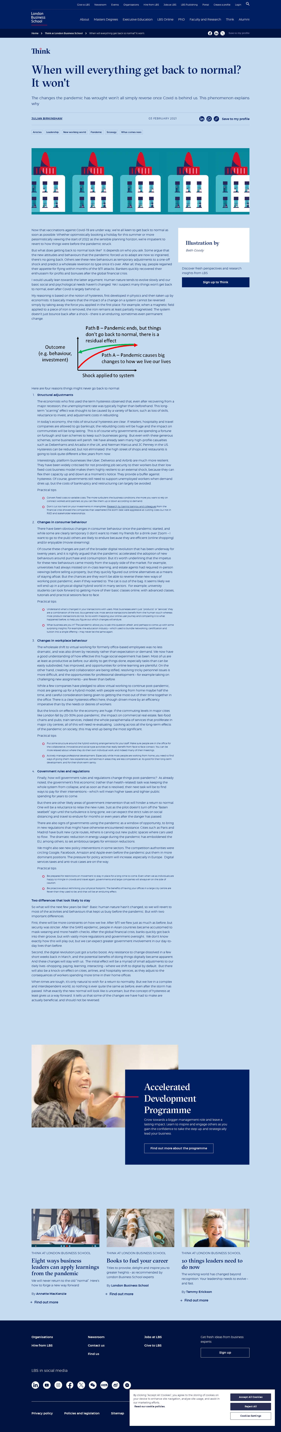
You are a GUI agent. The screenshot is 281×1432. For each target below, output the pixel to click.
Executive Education (138, 19)
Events (115, 5)
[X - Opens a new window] (222, 33)
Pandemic (96, 132)
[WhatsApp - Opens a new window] (209, 119)
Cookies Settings (250, 1416)
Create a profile (222, 5)
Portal (205, 5)
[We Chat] (93, 1385)
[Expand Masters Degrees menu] (120, 19)
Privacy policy (42, 1413)
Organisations (131, 5)
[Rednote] (104, 1385)
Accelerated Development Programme (170, 1098)
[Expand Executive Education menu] (155, 19)
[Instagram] (58, 1385)
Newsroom (100, 5)
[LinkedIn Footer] (35, 1385)
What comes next (131, 132)
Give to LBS (83, 5)
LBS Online (165, 19)
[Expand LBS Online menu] (176, 19)
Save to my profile (239, 33)
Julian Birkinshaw (47, 118)
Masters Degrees (106, 19)
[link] (215, 282)
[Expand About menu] (91, 19)
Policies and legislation (82, 1413)
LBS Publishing (189, 5)
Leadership (52, 132)
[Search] (247, 4)
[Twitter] (81, 1385)
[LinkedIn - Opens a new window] (202, 119)
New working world (74, 132)
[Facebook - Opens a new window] (210, 33)
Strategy (112, 132)
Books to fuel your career (137, 1260)
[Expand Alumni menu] (252, 19)
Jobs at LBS (170, 5)
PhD (181, 19)
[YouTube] (47, 1385)
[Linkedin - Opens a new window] (216, 33)
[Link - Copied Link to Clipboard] (216, 119)
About (84, 19)
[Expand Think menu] (236, 19)
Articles (37, 132)
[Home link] (38, 19)
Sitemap (117, 1413)
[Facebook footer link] (70, 1385)
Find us (93, 1354)
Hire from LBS (151, 5)
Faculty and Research (205, 19)
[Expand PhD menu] (187, 19)
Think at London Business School (64, 33)
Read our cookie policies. (149, 1406)
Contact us (96, 1345)
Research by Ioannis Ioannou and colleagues (131, 506)
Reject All (251, 1406)
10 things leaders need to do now (212, 1263)
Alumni (244, 19)
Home (35, 33)
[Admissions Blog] (127, 1385)
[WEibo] (115, 1385)
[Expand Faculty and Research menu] (223, 19)
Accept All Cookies (250, 1397)
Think (230, 19)
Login (238, 5)
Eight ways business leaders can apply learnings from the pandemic (65, 1267)
